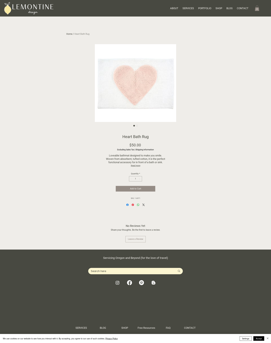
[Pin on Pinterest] (133, 205)
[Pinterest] (141, 282)
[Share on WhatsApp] (138, 205)
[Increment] (140, 178)
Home (69, 34)
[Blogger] (153, 282)
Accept (259, 338)
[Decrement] (131, 178)
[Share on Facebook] (127, 205)
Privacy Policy (111, 338)
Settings (245, 338)
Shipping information (145, 149)
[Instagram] (117, 282)
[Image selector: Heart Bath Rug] (134, 125)
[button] (257, 8)
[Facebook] (129, 282)
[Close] (267, 338)
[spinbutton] (135, 178)
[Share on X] (143, 205)
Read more (135, 165)
